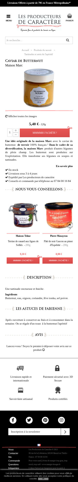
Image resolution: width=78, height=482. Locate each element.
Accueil (25, 50)
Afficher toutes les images (22, 116)
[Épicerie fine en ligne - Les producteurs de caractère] (39, 22)
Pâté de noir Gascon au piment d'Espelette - (59, 243)
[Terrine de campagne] (23, 215)
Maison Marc (14, 65)
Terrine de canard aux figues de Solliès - (23, 243)
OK (43, 479)
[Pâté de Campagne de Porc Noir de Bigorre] (58, 215)
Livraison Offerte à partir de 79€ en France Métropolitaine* (39, 2)
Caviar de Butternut (24, 61)
